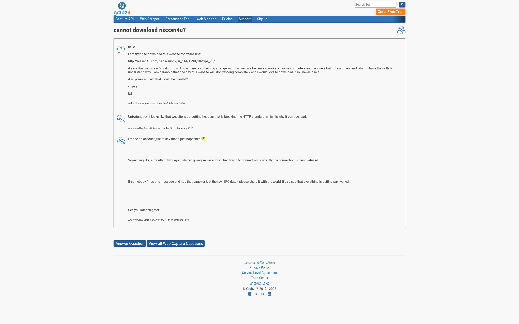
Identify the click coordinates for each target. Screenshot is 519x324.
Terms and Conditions (259, 262)
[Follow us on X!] (258, 294)
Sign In (262, 19)
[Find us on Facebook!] (251, 294)
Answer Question (130, 243)
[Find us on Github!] (264, 294)
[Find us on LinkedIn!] (269, 294)
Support (245, 19)
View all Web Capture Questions (176, 243)
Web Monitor (206, 19)
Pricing (227, 19)
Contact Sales (259, 283)
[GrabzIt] (131, 9)
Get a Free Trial (390, 11)
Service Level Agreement (259, 273)
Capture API (125, 19)
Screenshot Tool (177, 19)
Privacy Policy (260, 267)
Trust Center (259, 278)
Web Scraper (149, 19)
